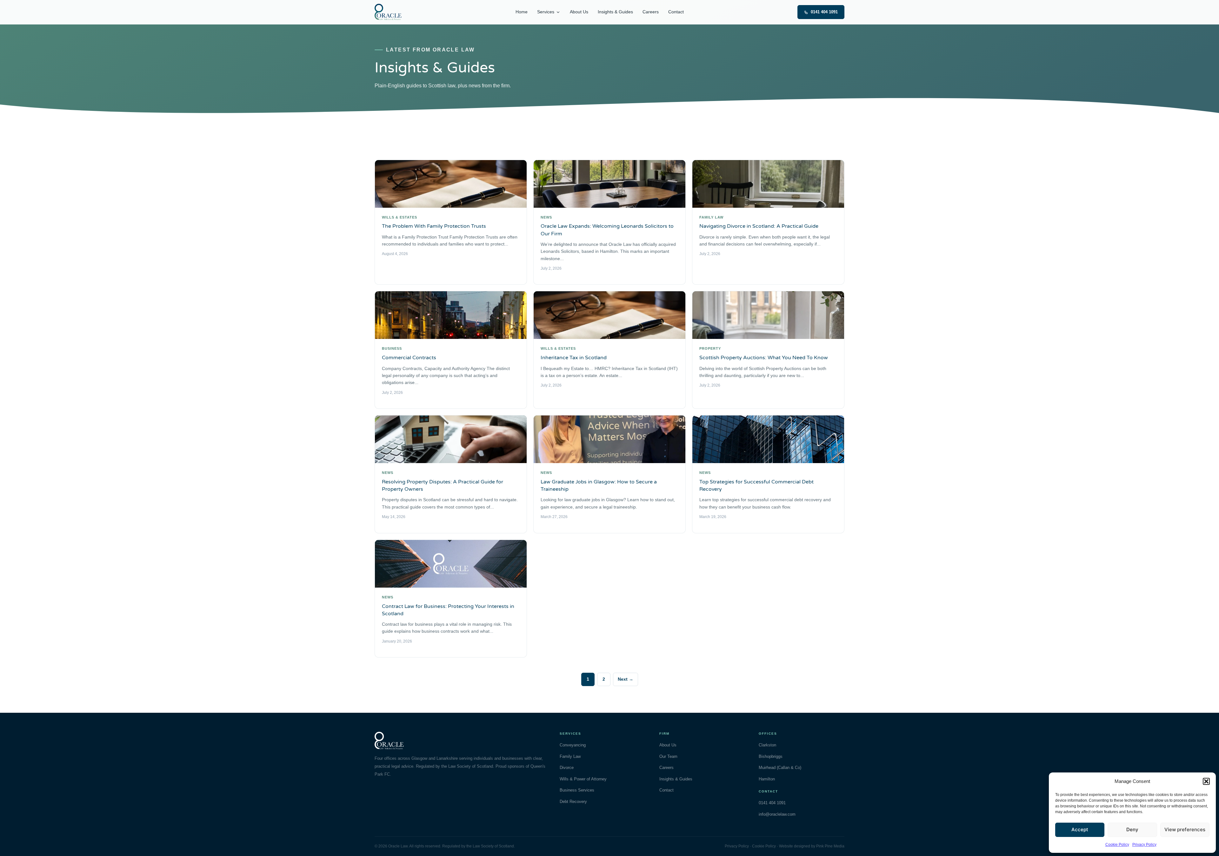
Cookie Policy (1117, 844)
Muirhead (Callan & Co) (780, 767)
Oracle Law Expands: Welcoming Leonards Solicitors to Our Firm (607, 229)
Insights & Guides (615, 12)
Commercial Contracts (409, 358)
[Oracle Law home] (388, 12)
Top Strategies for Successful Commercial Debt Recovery (756, 485)
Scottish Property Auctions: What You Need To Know (763, 358)
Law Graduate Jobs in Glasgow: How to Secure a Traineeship (599, 485)
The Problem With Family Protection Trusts (434, 226)
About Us (579, 12)
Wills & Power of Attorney (583, 779)
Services (545, 12)
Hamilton (767, 779)
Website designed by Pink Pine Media (811, 846)
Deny (1132, 829)
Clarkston (767, 745)
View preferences (1184, 829)
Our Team (668, 756)
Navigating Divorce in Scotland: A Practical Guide (758, 226)
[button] (1206, 781)
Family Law (570, 756)
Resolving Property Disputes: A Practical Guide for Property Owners (442, 485)
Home (522, 12)
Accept (1079, 829)
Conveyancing (573, 745)
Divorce (567, 767)
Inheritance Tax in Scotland (574, 358)
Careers (651, 12)
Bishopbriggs (771, 756)
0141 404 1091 (824, 12)
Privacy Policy (1144, 844)
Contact (676, 12)
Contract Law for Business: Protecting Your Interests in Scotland (448, 610)
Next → (625, 679)
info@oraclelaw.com (777, 814)
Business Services (577, 790)
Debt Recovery (573, 801)
